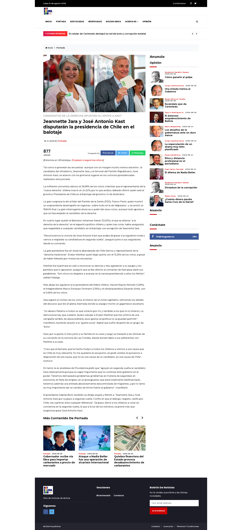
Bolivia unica (113, 21)
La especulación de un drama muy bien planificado (178, 147)
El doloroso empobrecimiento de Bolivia (178, 118)
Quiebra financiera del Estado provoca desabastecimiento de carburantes (129, 461)
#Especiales (95, 21)
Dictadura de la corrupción (181, 187)
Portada (61, 21)
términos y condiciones (188, 526)
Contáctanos (179, 3)
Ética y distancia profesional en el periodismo (175, 161)
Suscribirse (158, 511)
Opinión (146, 21)
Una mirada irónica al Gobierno (177, 90)
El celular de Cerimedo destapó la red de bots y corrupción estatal (107, 33)
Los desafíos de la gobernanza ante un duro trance (180, 133)
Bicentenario (103, 495)
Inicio (48, 21)
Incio (50, 48)
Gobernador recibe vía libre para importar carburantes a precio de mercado (59, 461)
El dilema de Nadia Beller (180, 172)
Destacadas (77, 21)
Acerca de (130, 21)
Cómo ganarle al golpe (178, 77)
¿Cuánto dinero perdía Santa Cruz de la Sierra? (179, 200)
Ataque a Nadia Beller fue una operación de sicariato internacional (94, 459)
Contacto (119, 495)
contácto (155, 526)
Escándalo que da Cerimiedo (175, 105)
